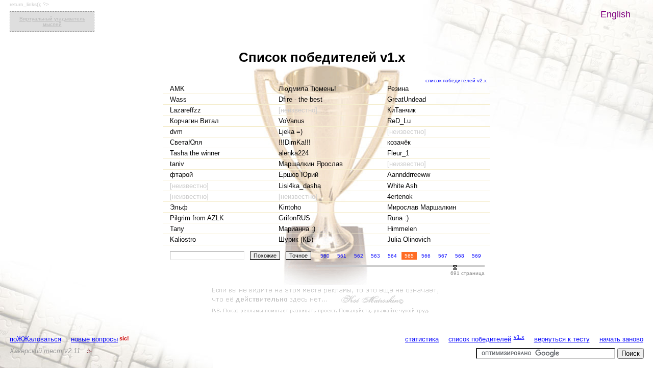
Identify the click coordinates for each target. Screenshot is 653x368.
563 (375, 256)
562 (358, 256)
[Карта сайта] (89, 351)
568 (459, 256)
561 (341, 256)
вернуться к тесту (562, 339)
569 (476, 256)
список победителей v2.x (456, 80)
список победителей (479, 339)
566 (426, 256)
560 (325, 256)
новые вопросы (94, 339)
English (615, 14)
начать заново (621, 339)
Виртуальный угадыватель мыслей (52, 21)
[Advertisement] (326, 300)
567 (442, 256)
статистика (422, 339)
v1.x (519, 337)
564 (392, 256)
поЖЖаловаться (35, 339)
